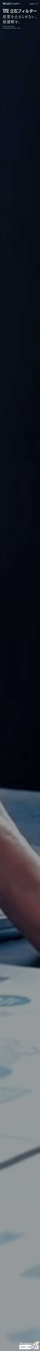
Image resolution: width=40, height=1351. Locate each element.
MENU (32, 4)
